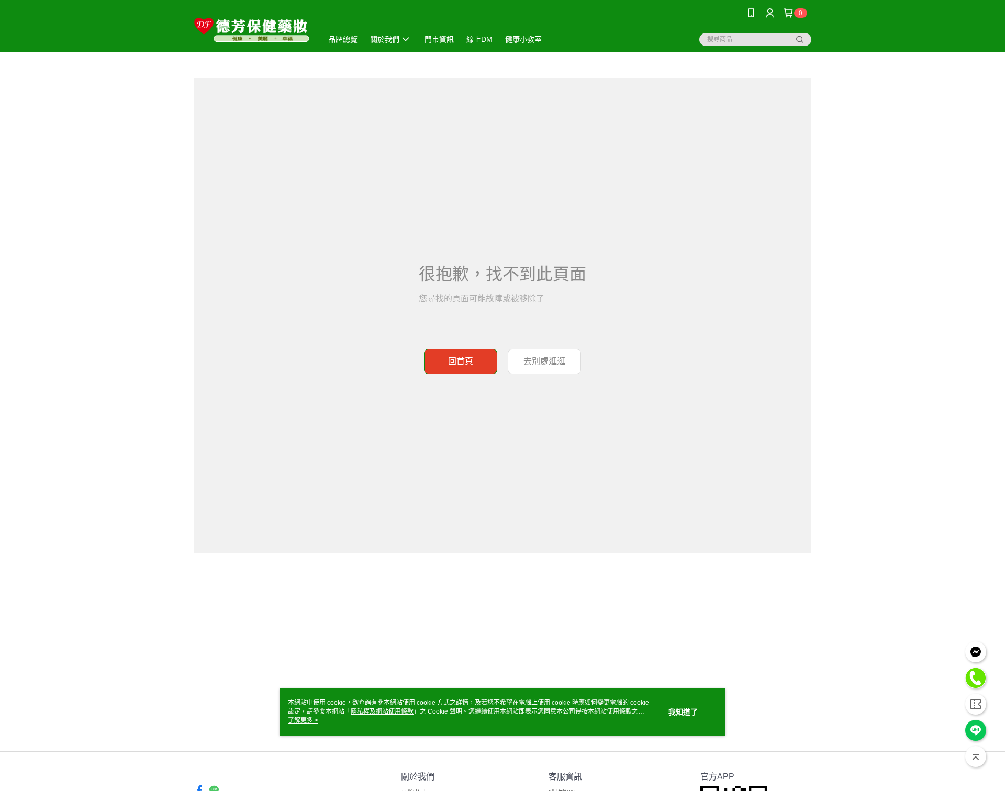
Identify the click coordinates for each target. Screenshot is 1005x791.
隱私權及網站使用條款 (382, 711)
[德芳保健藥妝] (252, 27)
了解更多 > (303, 720)
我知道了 (683, 712)
